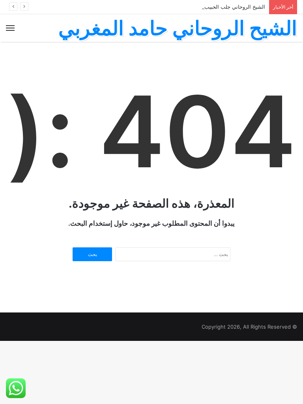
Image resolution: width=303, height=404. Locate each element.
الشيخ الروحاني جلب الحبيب (234, 7)
